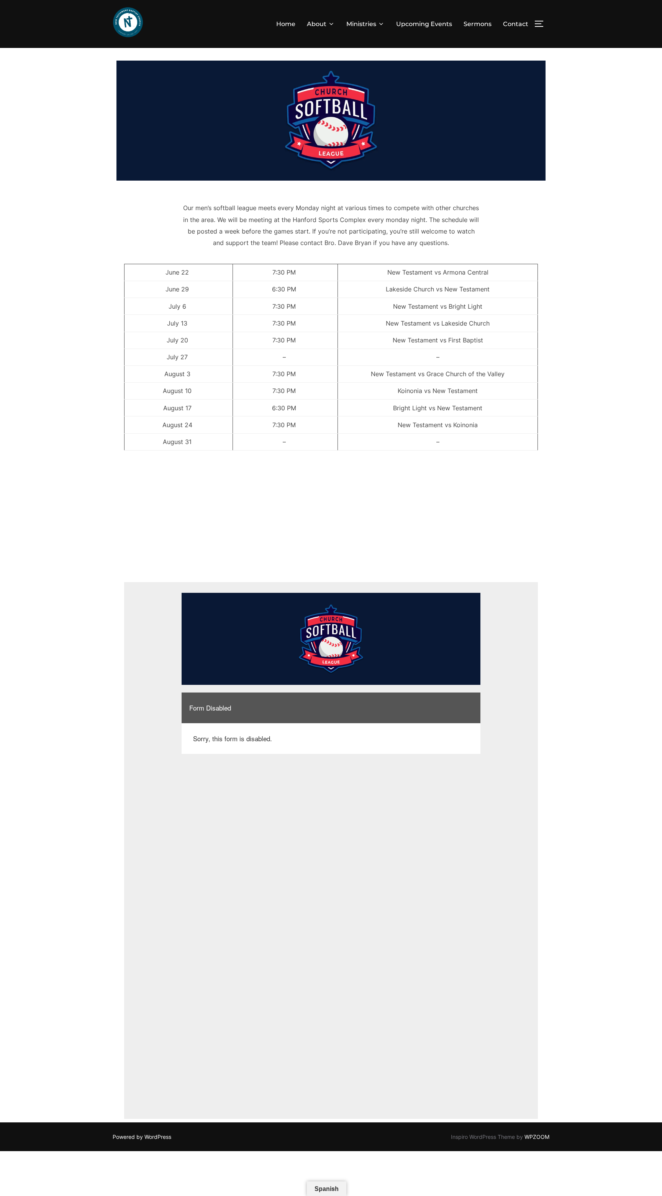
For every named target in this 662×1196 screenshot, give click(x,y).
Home (285, 24)
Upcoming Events (424, 24)
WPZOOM (536, 1136)
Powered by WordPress (142, 1136)
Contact (515, 24)
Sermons (478, 24)
